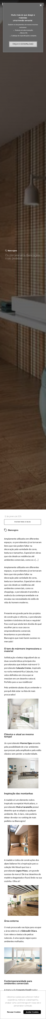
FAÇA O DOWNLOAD (23, 44)
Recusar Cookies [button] (14, 1012)
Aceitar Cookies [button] (32, 1012)
